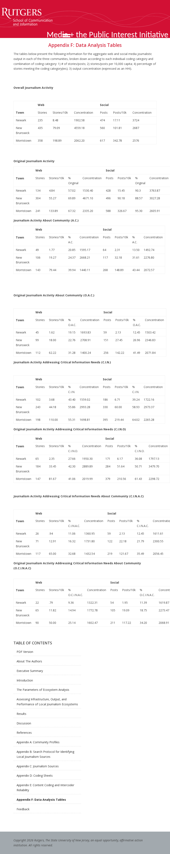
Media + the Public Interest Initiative (107, 35)
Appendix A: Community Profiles (38, 742)
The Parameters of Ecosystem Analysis (43, 690)
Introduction (25, 680)
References (24, 733)
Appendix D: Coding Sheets (35, 775)
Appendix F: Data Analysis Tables (41, 800)
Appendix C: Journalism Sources (38, 766)
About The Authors (29, 661)
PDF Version (25, 652)
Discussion (24, 723)
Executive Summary (30, 671)
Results (21, 714)
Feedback (23, 809)
